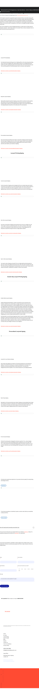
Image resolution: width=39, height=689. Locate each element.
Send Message (4, 586)
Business (5, 673)
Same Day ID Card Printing (9, 680)
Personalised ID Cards (8, 681)
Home (4, 633)
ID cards (5, 635)
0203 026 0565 (7, 648)
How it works (6, 638)
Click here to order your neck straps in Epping (10, 411)
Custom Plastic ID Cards (8, 677)
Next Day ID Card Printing (9, 678)
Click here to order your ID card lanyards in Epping (10, 451)
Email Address (2, 566)
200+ (19, 570)
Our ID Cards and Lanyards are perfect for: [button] (9, 527)
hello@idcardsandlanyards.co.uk (9, 650)
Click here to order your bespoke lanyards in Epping (11, 109)
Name (1, 558)
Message (1, 574)
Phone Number (20, 558)
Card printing (6, 636)
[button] (3, 485)
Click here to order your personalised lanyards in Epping (11, 148)
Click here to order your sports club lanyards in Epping (11, 272)
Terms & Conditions (7, 643)
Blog (4, 639)
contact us (26, 531)
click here (17, 533)
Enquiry (4, 640)
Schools (5, 670)
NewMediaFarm (8, 661)
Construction (6, 671)
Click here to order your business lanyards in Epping (11, 372)
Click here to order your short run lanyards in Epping (11, 233)
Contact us (5, 642)
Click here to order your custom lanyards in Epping (10, 194)
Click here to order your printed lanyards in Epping (10, 70)
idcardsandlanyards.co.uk (22, 15)
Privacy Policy (6, 645)
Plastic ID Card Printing (8, 676)
